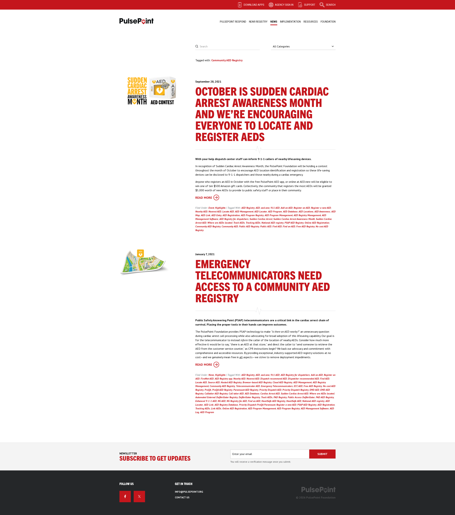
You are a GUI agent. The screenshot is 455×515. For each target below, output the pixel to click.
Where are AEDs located (219, 222)
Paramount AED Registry (245, 389)
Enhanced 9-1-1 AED (206, 401)
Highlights (220, 207)
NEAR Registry (258, 21)
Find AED (277, 226)
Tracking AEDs (253, 222)
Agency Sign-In (284, 4)
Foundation (328, 21)
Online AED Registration (317, 222)
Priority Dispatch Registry (295, 389)
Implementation (290, 21)
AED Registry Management (307, 215)
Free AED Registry (305, 226)
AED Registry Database (226, 404)
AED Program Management (279, 215)
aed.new (265, 207)
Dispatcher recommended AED (303, 378)
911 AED (275, 207)
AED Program (275, 211)
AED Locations (306, 211)
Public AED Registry (249, 226)
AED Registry (248, 207)
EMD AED (314, 389)
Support (309, 4)
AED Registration (231, 215)
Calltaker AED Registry (216, 393)
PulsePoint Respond (233, 21)
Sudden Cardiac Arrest (261, 219)
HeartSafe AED (293, 401)
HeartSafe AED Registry (273, 401)
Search (331, 4)
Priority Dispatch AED (270, 389)
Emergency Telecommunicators (277, 386)
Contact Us (182, 497)
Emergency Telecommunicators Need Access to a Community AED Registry (262, 282)
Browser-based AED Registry (257, 382)
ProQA (208, 389)
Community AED (230, 226)
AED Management (244, 211)
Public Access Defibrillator (301, 397)
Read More (203, 198)
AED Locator (260, 211)
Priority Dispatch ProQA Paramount (257, 404)
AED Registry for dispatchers (233, 219)
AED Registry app (223, 378)
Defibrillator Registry (249, 397)
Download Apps (254, 4)
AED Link (205, 215)
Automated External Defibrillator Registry (216, 397)
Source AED (214, 382)
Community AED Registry (208, 226)
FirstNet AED (207, 378)
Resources (311, 21)
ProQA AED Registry (222, 389)
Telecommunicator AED (248, 386)
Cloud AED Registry (282, 382)
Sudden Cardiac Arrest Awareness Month (294, 219)
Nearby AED (201, 211)
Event (211, 207)
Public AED (265, 226)
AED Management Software (315, 408)
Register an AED (302, 207)
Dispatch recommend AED (273, 378)
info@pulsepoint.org (189, 491)
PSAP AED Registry (294, 222)
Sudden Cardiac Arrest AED (294, 393)
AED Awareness (322, 211)
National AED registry (272, 222)
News (273, 21)
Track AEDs (239, 222)
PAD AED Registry (325, 397)
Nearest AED (214, 211)
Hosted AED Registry (231, 382)
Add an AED (287, 207)
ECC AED (298, 386)
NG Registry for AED (237, 401)
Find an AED (289, 226)
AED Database (290, 211)
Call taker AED (236, 393)
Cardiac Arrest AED (270, 393)
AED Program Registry (252, 215)
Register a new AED (321, 207)
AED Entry (216, 215)
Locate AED (228, 211)
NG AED (222, 401)
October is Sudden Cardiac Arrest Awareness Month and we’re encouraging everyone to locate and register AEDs (262, 114)
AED (258, 207)
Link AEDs (216, 408)
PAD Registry (280, 397)
